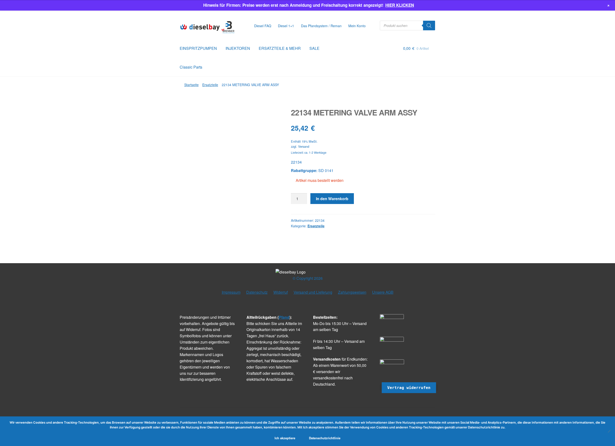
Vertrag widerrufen (408, 387)
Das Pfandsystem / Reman (321, 25)
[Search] (429, 25)
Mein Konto (357, 25)
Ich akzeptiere (285, 438)
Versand (303, 146)
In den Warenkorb (332, 198)
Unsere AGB (383, 292)
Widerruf (280, 292)
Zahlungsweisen (352, 292)
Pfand (284, 317)
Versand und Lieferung (313, 292)
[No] (609, 431)
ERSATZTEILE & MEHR (280, 48)
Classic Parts (191, 67)
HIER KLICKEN (399, 5)
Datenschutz (257, 292)
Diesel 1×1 (286, 25)
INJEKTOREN (238, 48)
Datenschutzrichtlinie (324, 438)
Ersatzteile (210, 84)
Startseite (191, 84)
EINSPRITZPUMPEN (198, 48)
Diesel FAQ (262, 25)
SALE (314, 48)
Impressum (231, 292)
